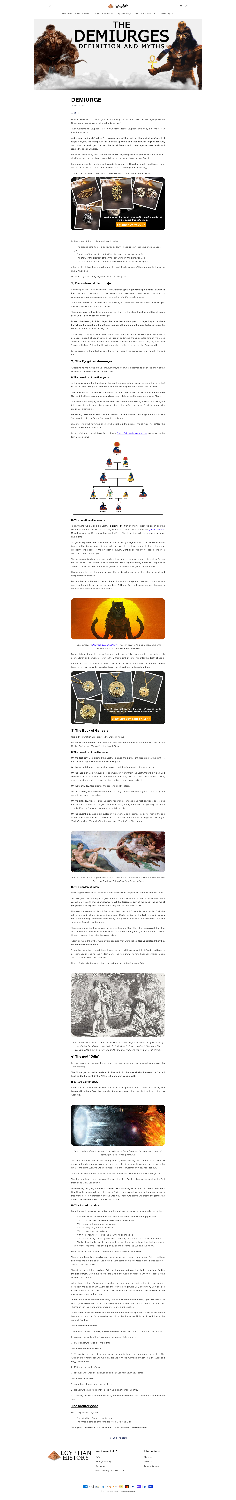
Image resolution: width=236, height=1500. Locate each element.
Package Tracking (103, 1462)
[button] (50, 6)
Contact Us (100, 1466)
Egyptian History (113, 1491)
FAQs (98, 1457)
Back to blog (120, 1438)
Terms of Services (151, 1466)
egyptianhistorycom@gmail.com (110, 1471)
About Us (148, 1457)
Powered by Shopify (127, 1491)
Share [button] (76, 113)
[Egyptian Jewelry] (118, 230)
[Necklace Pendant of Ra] (118, 724)
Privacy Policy (150, 1462)
